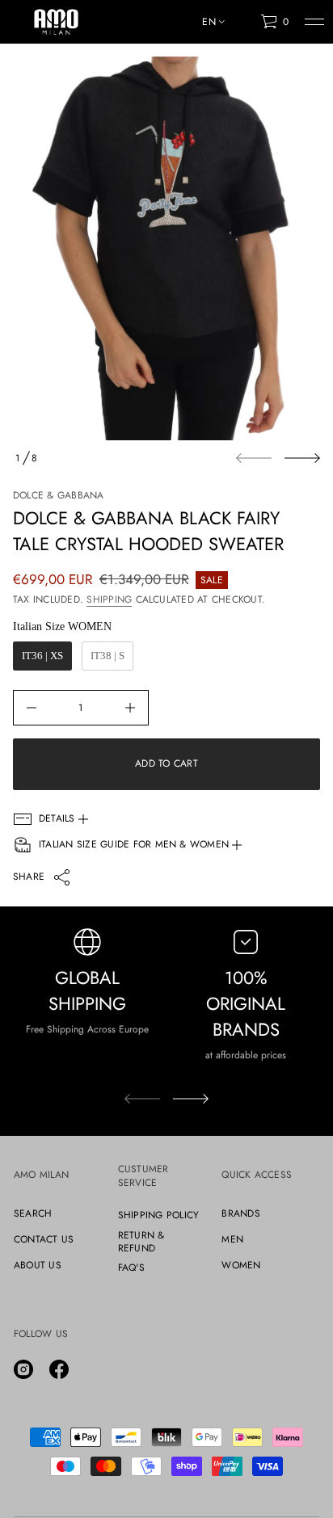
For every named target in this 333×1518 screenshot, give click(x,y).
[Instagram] (23, 1369)
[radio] (42, 656)
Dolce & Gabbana (58, 495)
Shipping (109, 599)
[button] (274, 22)
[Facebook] (59, 1369)
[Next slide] (302, 458)
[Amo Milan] (56, 22)
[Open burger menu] (314, 22)
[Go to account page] (242, 25)
